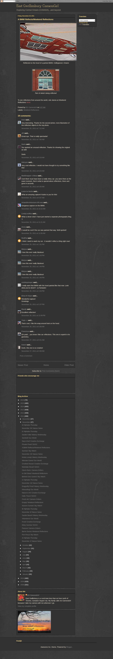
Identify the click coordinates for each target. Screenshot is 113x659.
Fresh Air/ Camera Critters (31, 499)
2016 (22, 400)
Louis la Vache (27, 191)
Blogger (69, 647)
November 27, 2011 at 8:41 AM (33, 340)
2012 (22, 413)
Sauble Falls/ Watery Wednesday (34, 435)
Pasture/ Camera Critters (31, 528)
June (24, 558)
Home (46, 365)
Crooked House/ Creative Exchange (35, 464)
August (25, 552)
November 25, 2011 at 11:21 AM (33, 222)
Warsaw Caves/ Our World (32, 460)
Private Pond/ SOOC (29, 444)
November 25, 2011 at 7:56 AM (33, 139)
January (25, 574)
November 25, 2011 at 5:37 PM (33, 304)
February (26, 571)
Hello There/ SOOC (29, 496)
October (25, 545)
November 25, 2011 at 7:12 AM (33, 128)
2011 (22, 416)
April (24, 564)
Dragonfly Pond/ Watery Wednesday (35, 486)
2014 (22, 406)
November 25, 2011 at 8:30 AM (33, 187)
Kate (23, 120)
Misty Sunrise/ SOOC (30, 525)
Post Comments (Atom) (51, 371)
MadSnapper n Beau (29, 176)
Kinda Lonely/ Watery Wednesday (34, 457)
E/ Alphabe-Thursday (29, 431)
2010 (22, 578)
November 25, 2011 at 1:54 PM (33, 291)
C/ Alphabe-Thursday (29, 480)
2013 (22, 410)
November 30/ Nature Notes (32, 428)
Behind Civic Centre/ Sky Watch (33, 477)
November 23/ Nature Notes (32, 454)
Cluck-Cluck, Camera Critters (32, 470)
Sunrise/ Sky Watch (29, 451)
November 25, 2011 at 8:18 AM (33, 157)
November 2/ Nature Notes (32, 541)
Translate (85, 24)
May (24, 561)
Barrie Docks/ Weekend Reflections (35, 531)
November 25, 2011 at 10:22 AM (33, 209)
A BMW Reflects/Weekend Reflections (36, 447)
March (25, 568)
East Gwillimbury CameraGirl (37, 6)
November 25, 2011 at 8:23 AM (33, 171)
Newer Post (23, 365)
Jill (23, 133)
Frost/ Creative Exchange (31, 522)
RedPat (24, 238)
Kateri (24, 345)
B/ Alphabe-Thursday (29, 509)
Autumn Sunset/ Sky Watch (32, 506)
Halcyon (25, 162)
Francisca (25, 331)
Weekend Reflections (31, 110)
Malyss (24, 249)
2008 (22, 585)
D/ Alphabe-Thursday (29, 425)
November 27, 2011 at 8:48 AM (33, 351)
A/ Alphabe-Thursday (29, 538)
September (26, 548)
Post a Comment (26, 356)
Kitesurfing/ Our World (30, 489)
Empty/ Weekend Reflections (32, 502)
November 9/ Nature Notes (32, 512)
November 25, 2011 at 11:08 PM (33, 315)
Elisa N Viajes (27, 296)
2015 (22, 403)
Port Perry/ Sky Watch (30, 535)
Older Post (69, 365)
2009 (22, 581)
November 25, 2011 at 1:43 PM (33, 255)
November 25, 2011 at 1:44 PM (33, 266)
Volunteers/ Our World (30, 518)
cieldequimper (27, 282)
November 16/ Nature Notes (32, 483)
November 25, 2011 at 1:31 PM (33, 244)
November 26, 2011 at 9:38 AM (33, 326)
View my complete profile (27, 606)
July (24, 555)
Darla (24, 144)
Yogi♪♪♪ (24, 320)
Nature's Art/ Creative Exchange (33, 493)
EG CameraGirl (33, 595)
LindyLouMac (27, 213)
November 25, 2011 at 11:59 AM (33, 233)
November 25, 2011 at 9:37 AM (33, 198)
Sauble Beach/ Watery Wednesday (34, 515)
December (26, 419)
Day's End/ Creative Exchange (33, 441)
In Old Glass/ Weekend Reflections (35, 473)
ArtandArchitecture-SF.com (32, 202)
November (26, 422)
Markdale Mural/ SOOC (30, 467)
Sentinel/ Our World (29, 438)
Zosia (24, 227)
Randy (24, 309)
